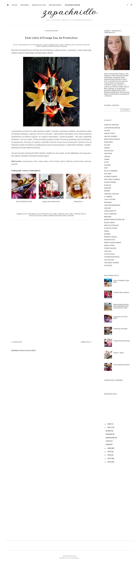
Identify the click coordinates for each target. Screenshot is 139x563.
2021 (109, 427)
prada (106, 231)
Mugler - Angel (119, 353)
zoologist (108, 265)
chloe (106, 162)
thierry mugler (110, 248)
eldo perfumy (33, 44)
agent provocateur (112, 139)
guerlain (107, 188)
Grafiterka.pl (72, 555)
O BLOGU (14, 5)
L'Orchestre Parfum (112, 128)
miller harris (109, 222)
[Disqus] (51, 253)
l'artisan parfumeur (112, 205)
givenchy (107, 185)
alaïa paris (108, 142)
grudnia (108, 431)
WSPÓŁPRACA (25, 5)
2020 (109, 448)
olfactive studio (110, 228)
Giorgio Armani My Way (122, 341)
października (110, 437)
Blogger (77, 557)
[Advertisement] (117, 503)
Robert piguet (109, 133)
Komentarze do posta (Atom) (27, 350)
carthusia (108, 153)
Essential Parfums (111, 125)
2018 (109, 455)
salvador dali (109, 239)
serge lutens (109, 245)
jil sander (108, 196)
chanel (107, 159)
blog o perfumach (20, 44)
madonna (107, 217)
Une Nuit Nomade (110, 136)
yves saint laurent (111, 262)
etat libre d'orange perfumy (50, 215)
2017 (109, 458)
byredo (107, 148)
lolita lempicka (110, 214)
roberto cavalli (110, 237)
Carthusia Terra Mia (120, 328)
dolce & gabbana (110, 171)
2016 (109, 462)
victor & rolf (109, 254)
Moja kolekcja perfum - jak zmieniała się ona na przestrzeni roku (121, 306)
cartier (107, 156)
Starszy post (85, 342)
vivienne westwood (111, 257)
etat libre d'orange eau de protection (70, 44)
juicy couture (109, 199)
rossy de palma (61, 46)
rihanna (107, 234)
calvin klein (108, 151)
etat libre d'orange (47, 44)
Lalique (107, 130)
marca (108, 441)
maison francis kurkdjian (114, 219)
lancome (107, 208)
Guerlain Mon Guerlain (121, 292)
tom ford (108, 251)
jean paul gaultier (111, 194)
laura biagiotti (110, 211)
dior (106, 168)
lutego (108, 444)
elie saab (107, 173)
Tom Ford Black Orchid (121, 365)
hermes (107, 191)
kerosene (108, 202)
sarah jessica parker (112, 242)
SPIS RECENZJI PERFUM (72, 5)
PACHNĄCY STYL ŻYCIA (39, 5)
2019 (109, 451)
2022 (109, 424)
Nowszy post (17, 342)
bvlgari (107, 145)
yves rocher (109, 260)
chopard (107, 165)
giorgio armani (110, 182)
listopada (109, 434)
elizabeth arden (110, 176)
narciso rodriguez (111, 225)
